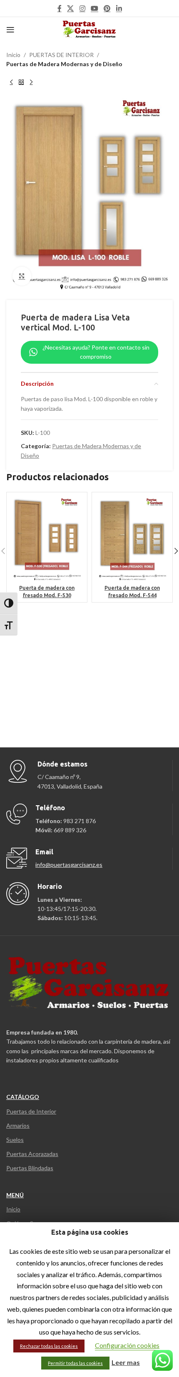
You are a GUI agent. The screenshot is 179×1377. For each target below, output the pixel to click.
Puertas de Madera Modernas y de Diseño (64, 63)
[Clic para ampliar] (21, 276)
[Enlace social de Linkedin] (118, 8)
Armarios (18, 1125)
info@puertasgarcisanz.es (68, 864)
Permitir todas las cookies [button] (75, 1363)
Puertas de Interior (31, 1111)
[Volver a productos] (21, 82)
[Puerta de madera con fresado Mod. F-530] (47, 538)
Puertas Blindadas (29, 1167)
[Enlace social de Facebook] (60, 8)
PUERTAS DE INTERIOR (61, 54)
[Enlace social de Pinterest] (107, 8)
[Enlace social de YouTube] (94, 8)
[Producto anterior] (11, 82)
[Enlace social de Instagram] (82, 8)
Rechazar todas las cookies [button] (49, 1346)
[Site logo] (89, 28)
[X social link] (71, 8)
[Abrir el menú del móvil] (10, 29)
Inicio (13, 54)
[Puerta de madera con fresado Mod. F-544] (132, 538)
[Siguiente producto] (31, 82)
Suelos (15, 1139)
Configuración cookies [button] (127, 1345)
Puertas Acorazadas (32, 1153)
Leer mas (126, 1362)
